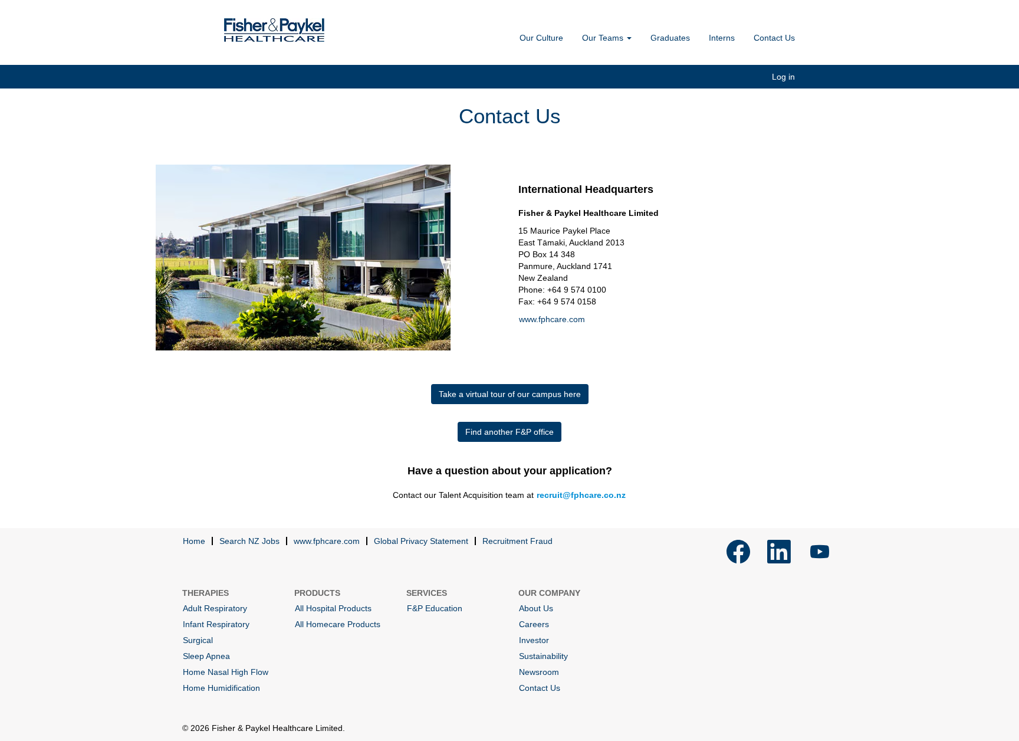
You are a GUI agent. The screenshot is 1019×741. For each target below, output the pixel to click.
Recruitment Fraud (517, 541)
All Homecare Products (337, 624)
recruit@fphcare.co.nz (581, 495)
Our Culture (541, 37)
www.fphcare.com (552, 319)
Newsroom (539, 672)
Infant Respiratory (216, 624)
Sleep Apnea (206, 656)
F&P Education (434, 608)
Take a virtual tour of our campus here (510, 394)
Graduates (670, 37)
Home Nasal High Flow (225, 672)
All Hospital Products (333, 608)
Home (194, 541)
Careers (534, 624)
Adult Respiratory (215, 608)
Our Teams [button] (604, 37)
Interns (722, 37)
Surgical (198, 640)
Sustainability (543, 656)
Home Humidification (221, 688)
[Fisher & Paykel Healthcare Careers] (274, 30)
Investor (534, 640)
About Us (536, 608)
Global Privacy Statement (421, 541)
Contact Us (774, 37)
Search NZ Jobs (249, 541)
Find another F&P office (509, 432)
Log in (783, 76)
